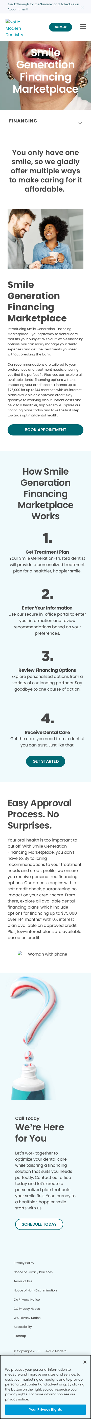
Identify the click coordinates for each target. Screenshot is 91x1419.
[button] (83, 27)
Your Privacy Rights (45, 1409)
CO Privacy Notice (27, 1308)
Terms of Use (23, 1281)
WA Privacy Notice (27, 1318)
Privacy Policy (24, 1263)
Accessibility (23, 1326)
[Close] (84, 1362)
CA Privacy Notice (27, 1299)
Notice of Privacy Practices (33, 1272)
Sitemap (20, 1336)
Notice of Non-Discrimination (35, 1290)
